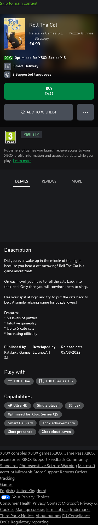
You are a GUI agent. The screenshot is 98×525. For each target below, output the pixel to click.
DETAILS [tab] (21, 181)
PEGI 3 (29, 134)
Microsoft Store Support (37, 471)
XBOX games (39, 453)
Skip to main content (18, 3)
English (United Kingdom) (23, 490)
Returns (67, 471)
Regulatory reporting (30, 521)
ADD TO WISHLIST (41, 112)
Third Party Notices (17, 515)
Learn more (22, 160)
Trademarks (80, 509)
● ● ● (85, 112)
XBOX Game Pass (67, 453)
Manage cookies (30, 509)
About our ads (48, 515)
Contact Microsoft (63, 503)
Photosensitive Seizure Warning (48, 465)
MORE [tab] (77, 181)
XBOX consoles (13, 453)
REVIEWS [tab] (49, 181)
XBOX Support (34, 459)
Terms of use (57, 509)
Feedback (56, 459)
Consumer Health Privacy (23, 503)
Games (6, 484)
